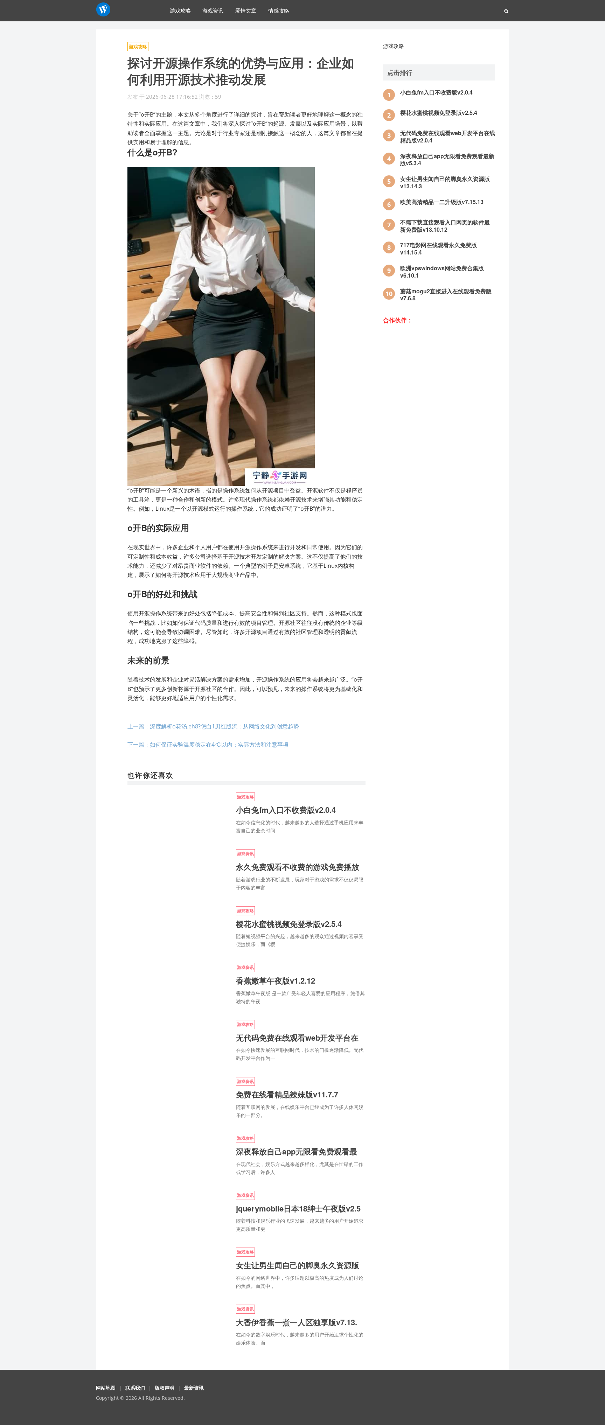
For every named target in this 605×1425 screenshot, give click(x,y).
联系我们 (135, 1387)
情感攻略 (278, 10)
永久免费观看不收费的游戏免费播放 (297, 866)
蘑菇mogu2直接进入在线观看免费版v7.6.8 (446, 294)
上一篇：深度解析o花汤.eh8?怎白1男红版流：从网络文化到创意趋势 (213, 726)
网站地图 (106, 1387)
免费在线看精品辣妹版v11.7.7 (287, 1094)
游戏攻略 (180, 10)
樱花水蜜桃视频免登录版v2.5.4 (289, 923)
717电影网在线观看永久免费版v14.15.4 (438, 248)
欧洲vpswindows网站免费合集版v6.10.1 (442, 271)
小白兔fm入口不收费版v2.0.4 (286, 809)
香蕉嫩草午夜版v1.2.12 (275, 980)
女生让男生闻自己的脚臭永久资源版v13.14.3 (445, 182)
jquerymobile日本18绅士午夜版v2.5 (298, 1208)
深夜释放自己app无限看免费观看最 (296, 1151)
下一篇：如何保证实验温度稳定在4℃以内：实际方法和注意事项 (207, 744)
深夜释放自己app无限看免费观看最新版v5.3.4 (447, 159)
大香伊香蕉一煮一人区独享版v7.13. (296, 1322)
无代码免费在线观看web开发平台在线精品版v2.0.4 (447, 136)
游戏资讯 (212, 10)
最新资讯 (194, 1387)
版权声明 (164, 1387)
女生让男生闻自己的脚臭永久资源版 (297, 1265)
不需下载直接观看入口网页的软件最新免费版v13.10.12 (445, 225)
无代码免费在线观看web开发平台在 (297, 1037)
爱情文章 (245, 10)
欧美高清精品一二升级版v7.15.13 (442, 202)
